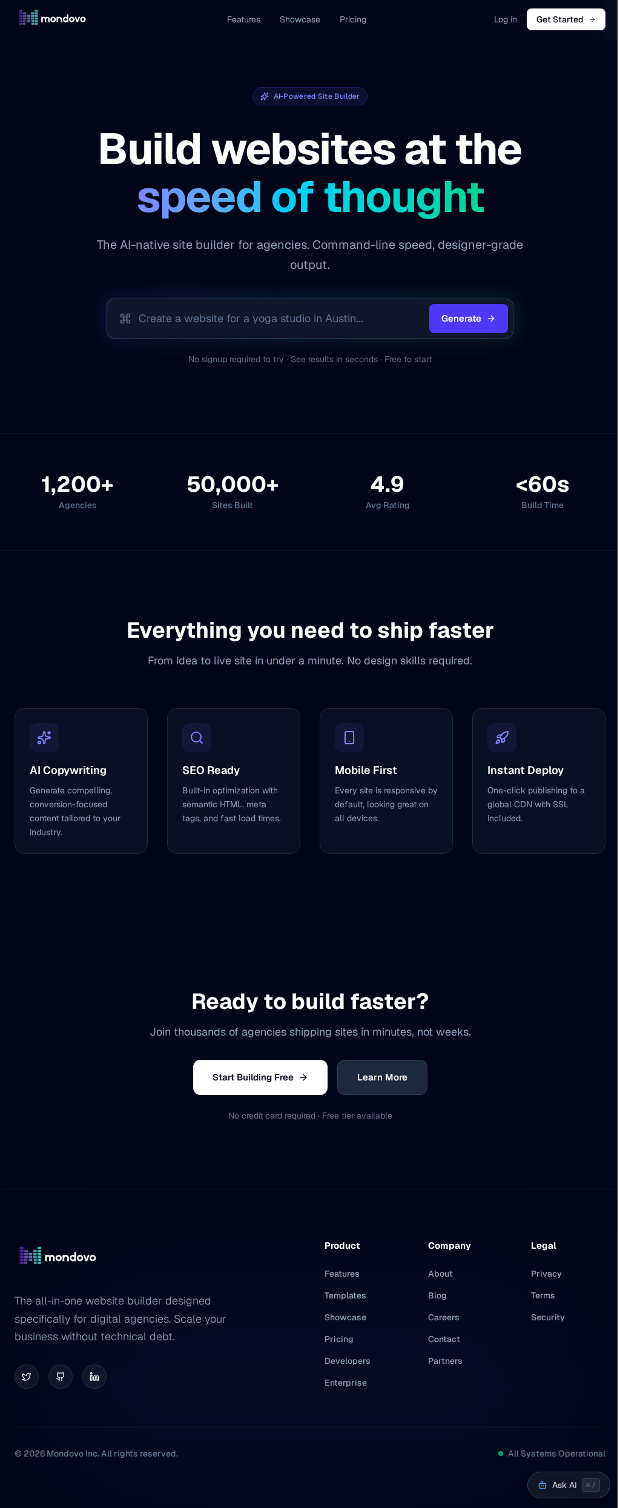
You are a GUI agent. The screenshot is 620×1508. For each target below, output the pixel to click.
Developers (348, 1360)
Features (243, 19)
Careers (444, 1317)
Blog (437, 1295)
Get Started (560, 19)
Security (548, 1317)
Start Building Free (253, 1077)
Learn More (382, 1077)
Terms (543, 1295)
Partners (445, 1360)
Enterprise (346, 1382)
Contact (444, 1339)
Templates (345, 1295)
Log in (505, 19)
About (440, 1273)
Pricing (353, 19)
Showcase (300, 19)
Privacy (546, 1273)
